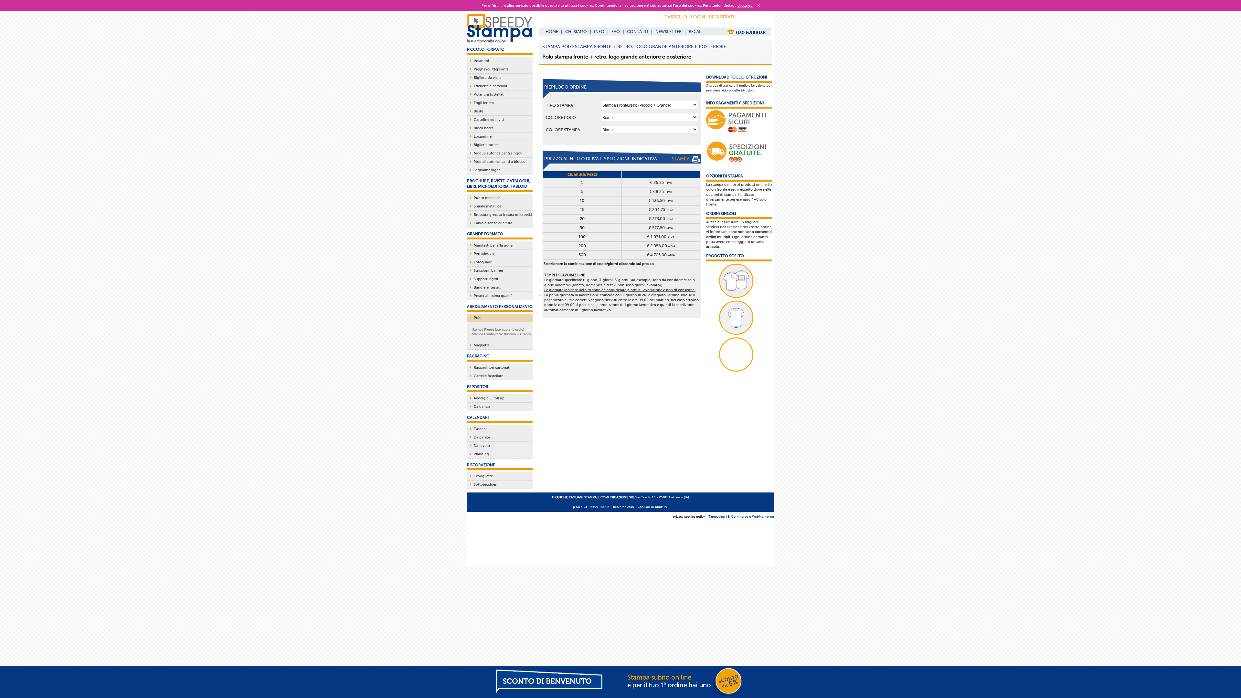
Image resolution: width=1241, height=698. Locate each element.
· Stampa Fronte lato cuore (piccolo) (497, 329)
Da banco (482, 407)
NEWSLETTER (668, 31)
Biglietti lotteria (487, 145)
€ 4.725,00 (661, 254)
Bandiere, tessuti (488, 287)
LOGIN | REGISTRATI (712, 17)
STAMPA (681, 158)
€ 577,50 (661, 227)
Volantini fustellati (489, 94)
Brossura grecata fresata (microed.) (503, 215)
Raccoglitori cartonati (492, 367)
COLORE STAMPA (563, 129)
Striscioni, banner (488, 271)
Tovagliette (483, 476)
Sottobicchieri (485, 484)
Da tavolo (482, 446)
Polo (478, 318)
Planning (481, 454)
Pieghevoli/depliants (491, 69)
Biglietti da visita (488, 78)
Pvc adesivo (484, 254)
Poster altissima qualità (493, 296)
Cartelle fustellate (488, 376)
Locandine (483, 136)
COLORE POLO (561, 117)
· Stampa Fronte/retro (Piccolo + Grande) (501, 334)
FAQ (615, 31)
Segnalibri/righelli (489, 170)
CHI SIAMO (576, 31)
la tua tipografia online (486, 41)
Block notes (483, 128)
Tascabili (481, 429)
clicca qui (745, 6)
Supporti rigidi (486, 279)
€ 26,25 (661, 182)
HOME (552, 31)
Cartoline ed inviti (489, 120)
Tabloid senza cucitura (493, 223)
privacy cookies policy (689, 516)
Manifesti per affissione (493, 245)
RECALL (696, 31)
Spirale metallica (487, 206)
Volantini (481, 61)
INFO (599, 31)
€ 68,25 (661, 191)
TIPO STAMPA (559, 105)
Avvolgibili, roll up (489, 398)
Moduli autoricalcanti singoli (498, 153)
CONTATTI (637, 31)
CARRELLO (675, 17)
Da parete (482, 437)
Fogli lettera (484, 103)
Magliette (482, 345)
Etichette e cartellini (490, 86)
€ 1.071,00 (660, 236)
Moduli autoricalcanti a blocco (499, 162)
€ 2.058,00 (661, 245)
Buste (478, 111)
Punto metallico (487, 198)
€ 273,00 (661, 218)
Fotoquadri (483, 262)
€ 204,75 (661, 209)
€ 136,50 (661, 200)
